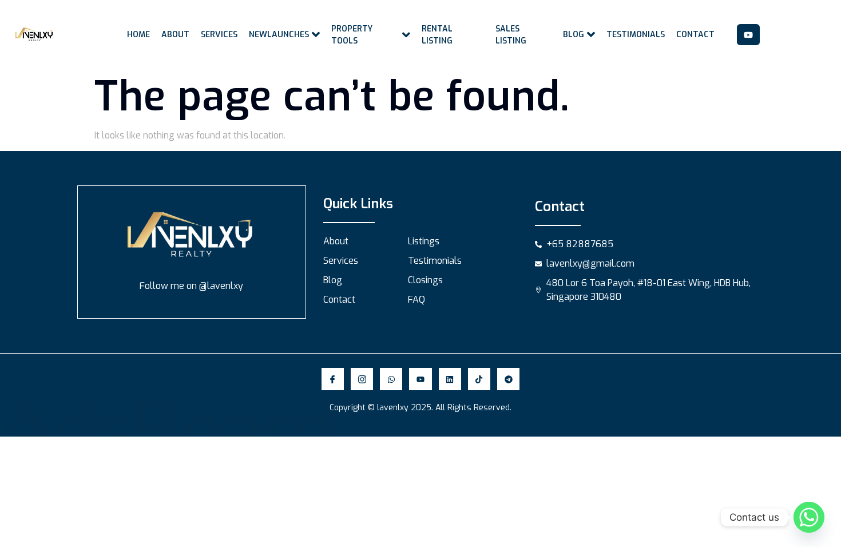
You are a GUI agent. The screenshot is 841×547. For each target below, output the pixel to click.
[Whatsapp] (391, 379)
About (175, 34)
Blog (573, 34)
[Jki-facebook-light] (333, 379)
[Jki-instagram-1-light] (362, 379)
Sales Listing (510, 34)
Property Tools (351, 34)
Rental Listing (437, 34)
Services (219, 34)
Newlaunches (279, 34)
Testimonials (635, 34)
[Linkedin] (450, 379)
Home (138, 34)
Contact (695, 34)
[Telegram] (508, 379)
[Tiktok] (479, 379)
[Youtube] (748, 34)
